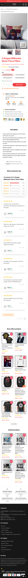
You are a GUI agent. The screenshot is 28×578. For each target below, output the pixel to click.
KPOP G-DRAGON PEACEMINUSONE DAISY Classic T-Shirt (6, 415)
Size (3, 72)
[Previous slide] (2, 31)
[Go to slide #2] (18, 52)
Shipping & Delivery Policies (7, 541)
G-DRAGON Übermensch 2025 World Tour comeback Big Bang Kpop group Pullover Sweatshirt (20, 391)
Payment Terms (4, 543)
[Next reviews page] (25, 318)
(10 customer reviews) (13, 67)
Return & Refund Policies (6, 545)
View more (14, 424)
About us (3, 526)
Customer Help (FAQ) (6, 549)
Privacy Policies (4, 530)
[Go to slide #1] (10, 52)
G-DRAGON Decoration (11, 9)
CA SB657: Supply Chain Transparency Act (11, 534)
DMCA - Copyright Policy (6, 532)
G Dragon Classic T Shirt (20, 413)
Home (2, 9)
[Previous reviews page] (17, 318)
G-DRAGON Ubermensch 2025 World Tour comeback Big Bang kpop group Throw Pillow (20, 475)
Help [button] (25, 576)
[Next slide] (25, 31)
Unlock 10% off (3, 571)
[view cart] (26, 4)
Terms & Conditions (5, 528)
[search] (23, 4)
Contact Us (3, 547)
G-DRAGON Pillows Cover (7, 11)
